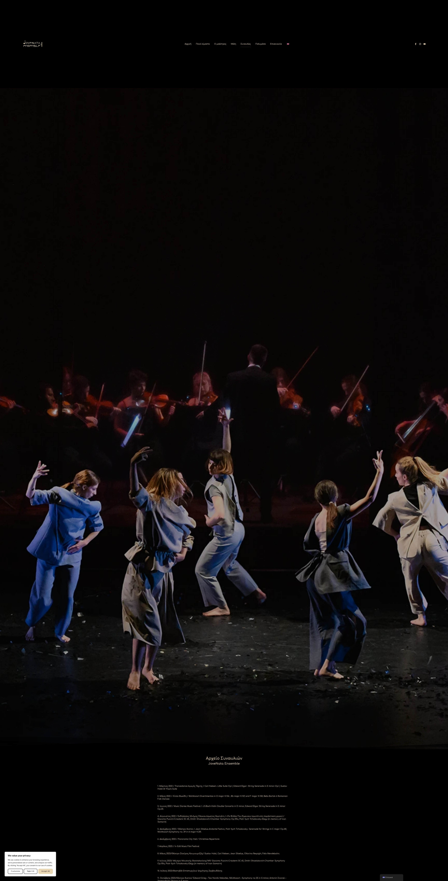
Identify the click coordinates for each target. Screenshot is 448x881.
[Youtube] (425, 44)
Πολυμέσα (260, 44)
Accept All (45, 871)
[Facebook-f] (416, 44)
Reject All (30, 871)
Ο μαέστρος (220, 44)
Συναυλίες (246, 44)
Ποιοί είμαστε (203, 44)
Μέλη (233, 44)
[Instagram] (420, 44)
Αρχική (188, 44)
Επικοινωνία (276, 44)
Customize (15, 871)
